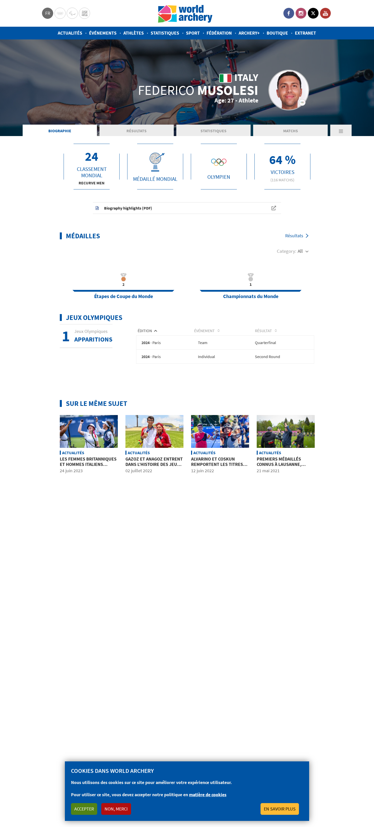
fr (47, 13)
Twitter (313, 13)
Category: (286, 251)
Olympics (60, 13)
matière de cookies (207, 795)
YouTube (325, 13)
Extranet (305, 33)
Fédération (219, 33)
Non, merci (116, 809)
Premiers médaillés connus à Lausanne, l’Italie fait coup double (284, 464)
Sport (193, 33)
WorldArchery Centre (84, 13)
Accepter (84, 809)
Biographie (59, 130)
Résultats (136, 130)
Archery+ (249, 33)
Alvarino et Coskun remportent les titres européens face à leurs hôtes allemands (217, 467)
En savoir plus (280, 809)
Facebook (288, 13)
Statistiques (165, 33)
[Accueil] (185, 13)
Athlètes (133, 33)
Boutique (277, 33)
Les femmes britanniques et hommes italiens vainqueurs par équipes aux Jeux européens (88, 467)
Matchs (290, 130)
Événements (103, 33)
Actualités (70, 33)
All (300, 251)
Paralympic (72, 13)
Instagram (301, 13)
